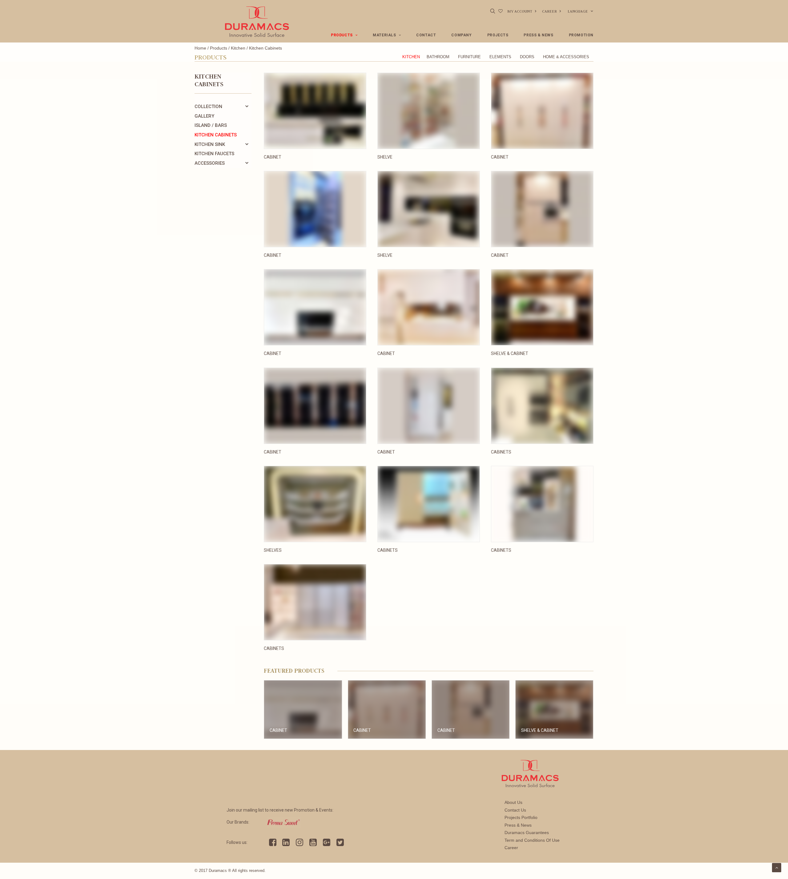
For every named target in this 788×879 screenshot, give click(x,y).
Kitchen (238, 48)
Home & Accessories (566, 56)
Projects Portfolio (521, 817)
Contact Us (515, 810)
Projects (498, 35)
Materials (384, 35)
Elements (500, 56)
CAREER (549, 11)
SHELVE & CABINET (509, 353)
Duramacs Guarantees (527, 832)
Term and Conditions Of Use (532, 840)
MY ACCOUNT (519, 11)
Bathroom (438, 56)
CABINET (500, 157)
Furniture (469, 56)
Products (342, 35)
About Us (513, 802)
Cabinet (272, 157)
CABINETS (501, 452)
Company (461, 35)
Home (200, 48)
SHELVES (273, 550)
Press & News (538, 35)
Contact (426, 35)
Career (511, 847)
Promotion (581, 35)
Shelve (384, 157)
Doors (527, 56)
